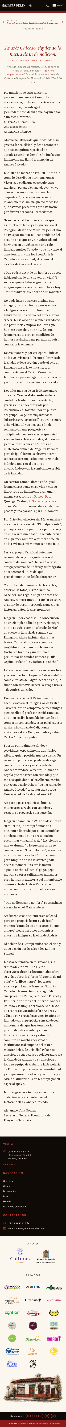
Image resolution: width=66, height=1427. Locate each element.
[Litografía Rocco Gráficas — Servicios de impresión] (12, 1287)
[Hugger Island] (12, 1338)
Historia (7, 1201)
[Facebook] (34, 1416)
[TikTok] (40, 1416)
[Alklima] (33, 1287)
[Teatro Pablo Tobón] (33, 1313)
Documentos (9, 1191)
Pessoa (38, 496)
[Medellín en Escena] (12, 1300)
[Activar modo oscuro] (30, 5)
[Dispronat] (33, 1338)
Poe (47, 496)
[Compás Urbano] (33, 1325)
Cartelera (8, 1181)
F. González (37, 501)
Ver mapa (9, 1164)
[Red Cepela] (54, 1351)
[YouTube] (47, 1416)
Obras (6, 1186)
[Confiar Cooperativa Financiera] (12, 1313)
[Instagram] (28, 1416)
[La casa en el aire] (54, 1287)
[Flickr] (53, 1416)
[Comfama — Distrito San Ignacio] (54, 1300)
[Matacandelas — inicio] (13, 5)
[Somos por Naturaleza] (33, 1351)
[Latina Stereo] (12, 1351)
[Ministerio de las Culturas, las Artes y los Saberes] (20, 1256)
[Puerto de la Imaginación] (12, 1364)
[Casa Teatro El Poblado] (54, 1325)
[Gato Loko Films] (54, 1313)
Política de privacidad (14, 1206)
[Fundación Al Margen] (33, 1364)
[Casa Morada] (54, 1338)
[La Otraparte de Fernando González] (33, 1300)
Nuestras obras (33, 29)
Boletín (6, 1196)
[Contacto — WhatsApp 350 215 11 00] (47, 5)
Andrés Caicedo (20, 47)
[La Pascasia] (12, 1325)
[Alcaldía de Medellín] (46, 1256)
